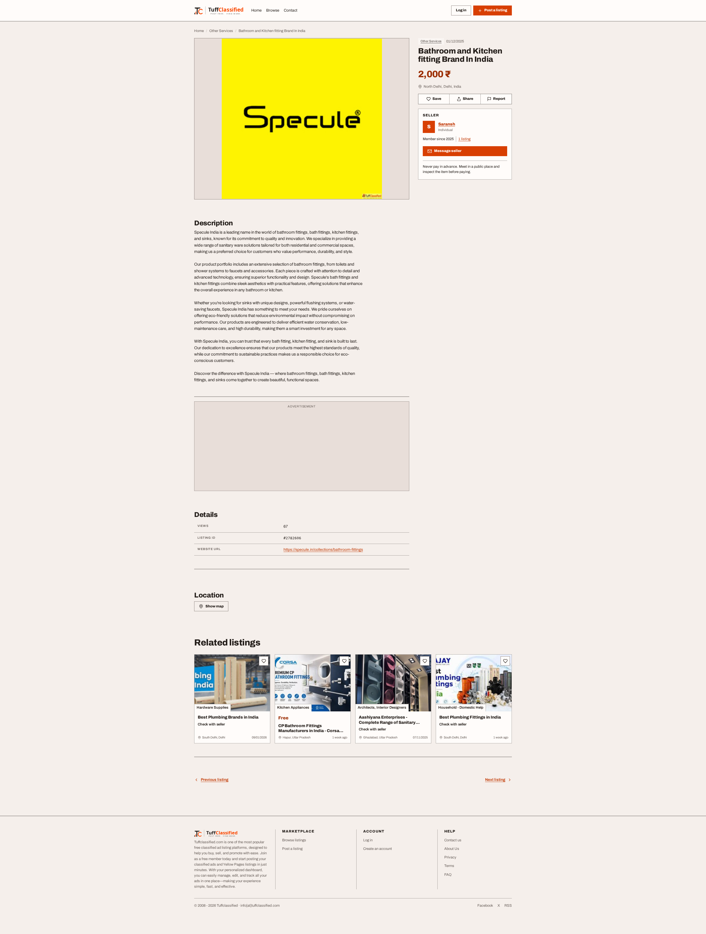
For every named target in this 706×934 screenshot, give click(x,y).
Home (256, 10)
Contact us (452, 840)
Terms (449, 866)
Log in (461, 10)
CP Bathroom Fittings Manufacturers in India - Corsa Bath (308, 731)
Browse (272, 10)
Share (468, 99)
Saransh (446, 124)
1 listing (464, 139)
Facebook (485, 906)
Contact (290, 10)
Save (436, 99)
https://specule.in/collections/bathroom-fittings (323, 550)
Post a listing (292, 849)
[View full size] (301, 118)
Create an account (377, 849)
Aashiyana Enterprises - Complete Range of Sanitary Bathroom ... (387, 722)
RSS (508, 906)
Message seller (447, 151)
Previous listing (214, 780)
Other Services (431, 41)
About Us (451, 849)
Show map (214, 606)
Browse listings (294, 840)
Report (499, 99)
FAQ (447, 875)
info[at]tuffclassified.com (260, 906)
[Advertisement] (302, 448)
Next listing (495, 780)
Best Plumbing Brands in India (228, 717)
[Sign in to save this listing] (263, 661)
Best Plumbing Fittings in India (470, 717)
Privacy (450, 857)
